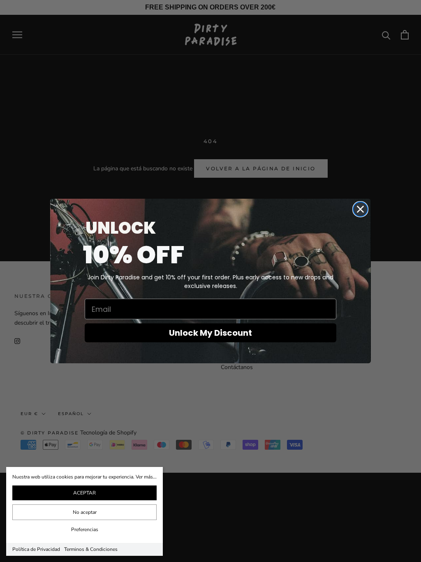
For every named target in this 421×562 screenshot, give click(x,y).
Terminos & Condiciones (91, 549)
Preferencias (84, 529)
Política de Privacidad (36, 549)
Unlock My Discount (210, 333)
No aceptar (85, 512)
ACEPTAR (84, 493)
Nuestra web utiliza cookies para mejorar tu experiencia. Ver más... (84, 477)
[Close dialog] (360, 209)
